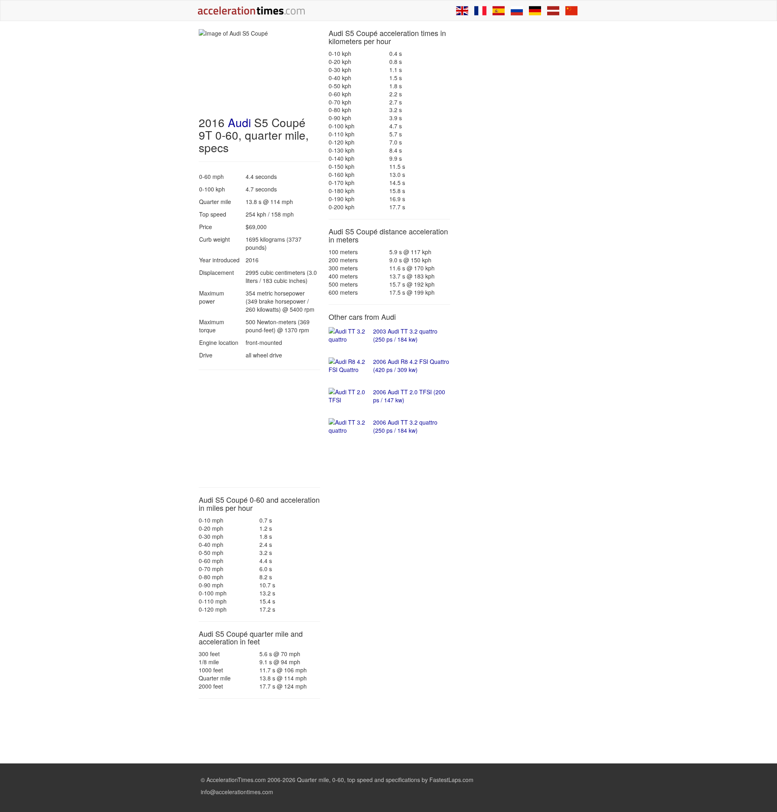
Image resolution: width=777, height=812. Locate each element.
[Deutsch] (535, 10)
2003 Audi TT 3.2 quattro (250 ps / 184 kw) (405, 335)
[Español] (499, 10)
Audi (239, 122)
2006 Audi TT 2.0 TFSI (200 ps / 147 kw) (409, 396)
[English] (462, 10)
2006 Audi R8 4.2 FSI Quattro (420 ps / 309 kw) (411, 365)
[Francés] (480, 10)
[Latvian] (553, 10)
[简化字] (571, 10)
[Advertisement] (259, 428)
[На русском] (517, 10)
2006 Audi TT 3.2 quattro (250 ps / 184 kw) (405, 426)
